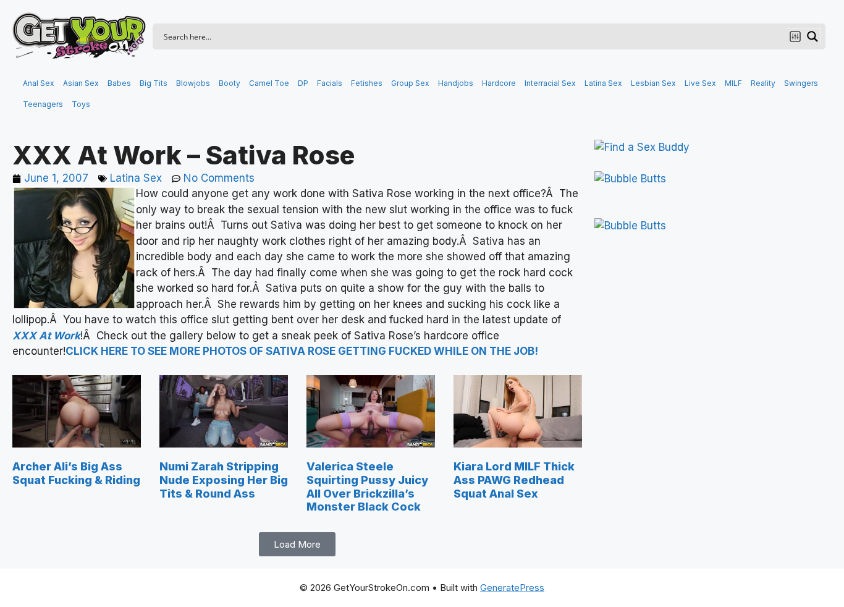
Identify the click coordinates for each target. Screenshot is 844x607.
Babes (119, 83)
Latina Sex (603, 83)
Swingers (801, 83)
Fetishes (366, 83)
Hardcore (499, 83)
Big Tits (153, 83)
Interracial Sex (550, 83)
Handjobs (455, 83)
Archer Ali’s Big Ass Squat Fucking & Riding (76, 473)
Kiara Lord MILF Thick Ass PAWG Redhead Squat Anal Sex (514, 479)
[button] (297, 544)
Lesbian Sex (653, 83)
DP (303, 83)
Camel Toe (269, 83)
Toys (81, 104)
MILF (733, 83)
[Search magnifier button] (812, 36)
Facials (329, 83)
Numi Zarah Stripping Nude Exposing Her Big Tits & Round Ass (223, 479)
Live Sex (700, 83)
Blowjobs (193, 83)
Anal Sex (38, 83)
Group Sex (410, 83)
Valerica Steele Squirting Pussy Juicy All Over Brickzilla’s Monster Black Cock (367, 486)
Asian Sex (81, 83)
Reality (763, 83)
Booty (229, 83)
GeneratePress (512, 587)
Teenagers (43, 104)
